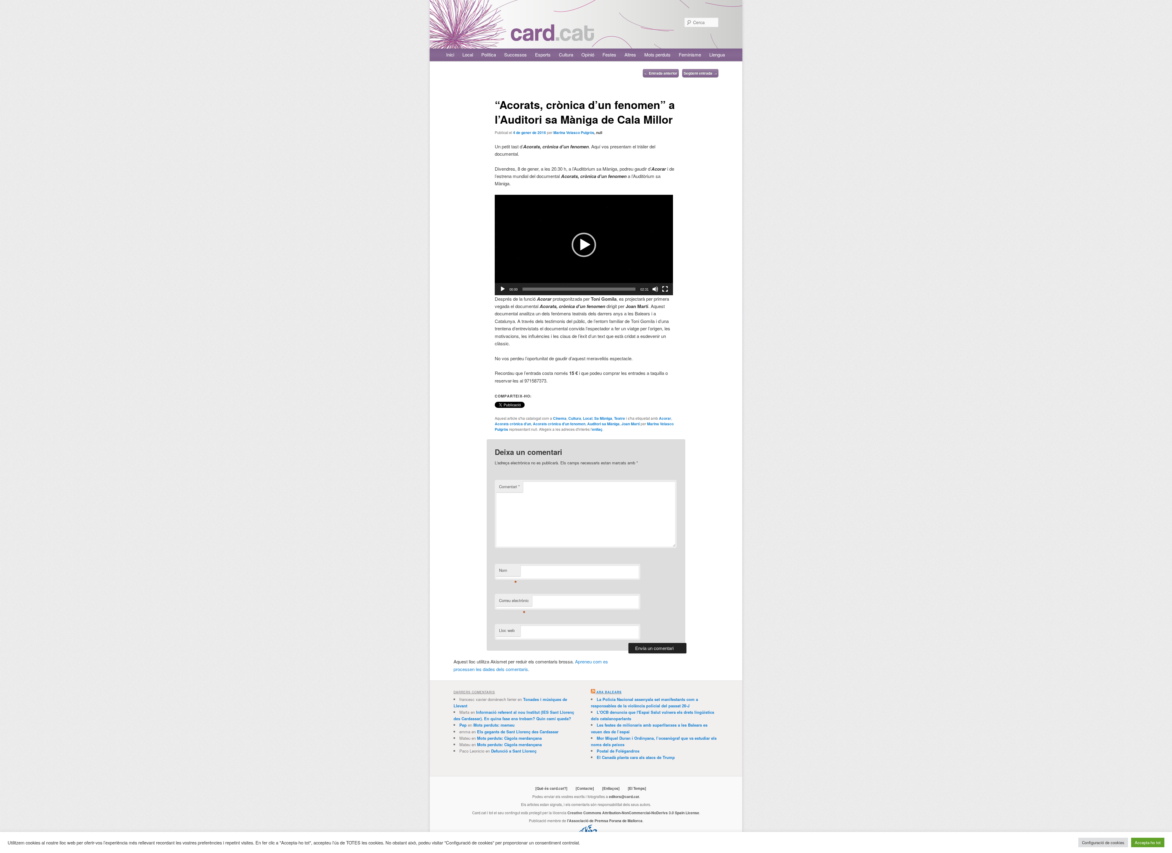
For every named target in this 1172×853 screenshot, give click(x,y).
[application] (584, 245)
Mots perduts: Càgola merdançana (509, 738)
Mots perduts (657, 54)
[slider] (579, 289)
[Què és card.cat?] (551, 788)
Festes (609, 54)
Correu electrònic (514, 601)
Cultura (566, 54)
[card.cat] (552, 37)
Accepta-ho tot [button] (1148, 842)
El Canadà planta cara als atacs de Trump (636, 757)
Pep (463, 725)
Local (467, 54)
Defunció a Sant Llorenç (514, 751)
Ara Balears (609, 692)
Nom (508, 571)
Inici (450, 54)
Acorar (665, 418)
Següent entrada (700, 73)
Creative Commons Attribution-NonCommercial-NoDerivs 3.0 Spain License (633, 812)
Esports (543, 54)
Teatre (619, 418)
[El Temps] (637, 788)
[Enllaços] (611, 788)
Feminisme (690, 54)
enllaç (597, 429)
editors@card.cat (624, 796)
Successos (515, 54)
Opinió (587, 54)
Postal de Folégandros (618, 751)
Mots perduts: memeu (494, 725)
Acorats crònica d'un (513, 423)
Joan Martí (630, 423)
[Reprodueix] (503, 289)
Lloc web (507, 630)
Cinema (559, 418)
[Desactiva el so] (655, 289)
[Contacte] (585, 788)
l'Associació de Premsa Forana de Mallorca (604, 820)
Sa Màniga (603, 418)
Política (488, 54)
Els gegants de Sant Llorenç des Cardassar (518, 732)
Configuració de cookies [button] (1103, 842)
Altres (630, 54)
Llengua (717, 54)
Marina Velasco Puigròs (573, 132)
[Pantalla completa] (665, 289)
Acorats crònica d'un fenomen (559, 423)
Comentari (509, 486)
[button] (584, 245)
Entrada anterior (660, 73)
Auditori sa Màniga (603, 423)
